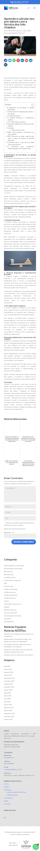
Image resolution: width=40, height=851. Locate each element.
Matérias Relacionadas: (18, 130)
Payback (6, 607)
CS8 (24, 31)
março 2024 (8, 705)
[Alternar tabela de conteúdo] (32, 105)
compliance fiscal (9, 577)
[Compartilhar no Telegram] (30, 60)
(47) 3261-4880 (9, 763)
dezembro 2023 (9, 713)
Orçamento (9, 798)
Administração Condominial (17, 792)
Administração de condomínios (14, 566)
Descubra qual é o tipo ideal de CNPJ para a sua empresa (21, 143)
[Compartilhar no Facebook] (5, 60)
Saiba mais (7, 738)
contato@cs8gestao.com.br (13, 769)
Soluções (8, 790)
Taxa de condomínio (10, 613)
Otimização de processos (12, 604)
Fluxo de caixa (8, 586)
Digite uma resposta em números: (15, 529)
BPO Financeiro (13, 795)
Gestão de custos (10, 592)
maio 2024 (7, 699)
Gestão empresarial (10, 595)
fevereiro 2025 (8, 672)
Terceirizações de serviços (12, 616)
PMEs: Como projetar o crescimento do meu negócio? (21, 133)
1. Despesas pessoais (14, 116)
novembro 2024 (9, 681)
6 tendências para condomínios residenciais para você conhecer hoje (21, 147)
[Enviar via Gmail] (26, 60)
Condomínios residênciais (12, 580)
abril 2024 (7, 702)
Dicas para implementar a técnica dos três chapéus (21, 125)
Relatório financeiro (18, 33)
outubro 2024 (8, 684)
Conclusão (11, 128)
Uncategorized (9, 621)
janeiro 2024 (8, 710)
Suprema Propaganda (26, 844)
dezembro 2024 (9, 678)
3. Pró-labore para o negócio (16, 122)
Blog (6, 801)
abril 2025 (7, 666)
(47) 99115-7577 (9, 758)
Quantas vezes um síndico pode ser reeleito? (18, 655)
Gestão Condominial (10, 589)
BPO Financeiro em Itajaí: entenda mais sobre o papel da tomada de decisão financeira (21, 138)
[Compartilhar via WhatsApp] (14, 60)
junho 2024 (7, 696)
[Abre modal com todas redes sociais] (5, 64)
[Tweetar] (10, 60)
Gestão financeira (10, 598)
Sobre (7, 787)
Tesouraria (7, 619)
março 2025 (8, 669)
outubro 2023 (8, 719)
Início (7, 784)
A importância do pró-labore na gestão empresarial (20, 109)
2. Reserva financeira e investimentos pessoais (21, 119)
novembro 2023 (9, 716)
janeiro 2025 (8, 675)
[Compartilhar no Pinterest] (18, 60)
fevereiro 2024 (9, 708)
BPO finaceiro (8, 571)
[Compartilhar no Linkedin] (22, 60)
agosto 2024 (8, 690)
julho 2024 (7, 693)
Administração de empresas (13, 568)
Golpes (6, 601)
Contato (8, 804)
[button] (36, 847)
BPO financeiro (17, 31)
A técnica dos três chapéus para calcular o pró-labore (21, 113)
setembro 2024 (9, 687)
